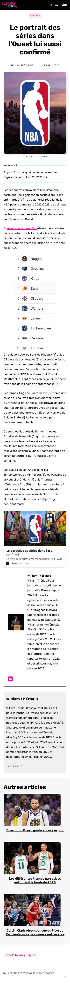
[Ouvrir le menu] (65, 977)
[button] (51, 5)
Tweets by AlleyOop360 (20, 955)
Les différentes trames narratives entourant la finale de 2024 (35, 880)
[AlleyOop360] (9, 5)
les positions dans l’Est (22, 228)
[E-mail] (10, 680)
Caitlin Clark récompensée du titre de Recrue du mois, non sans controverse (35, 932)
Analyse (35, 15)
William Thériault (22, 65)
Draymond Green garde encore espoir (35, 830)
